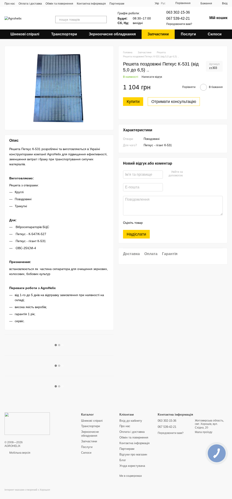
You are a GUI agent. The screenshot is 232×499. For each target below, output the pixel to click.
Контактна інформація (91, 3)
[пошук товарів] (103, 19)
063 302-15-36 (178, 12)
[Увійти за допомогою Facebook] (188, 174)
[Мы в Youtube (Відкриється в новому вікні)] (142, 3)
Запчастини (158, 34)
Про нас (10, 3)
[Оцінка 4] (172, 222)
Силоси (215, 34)
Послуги (188, 34)
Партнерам (116, 3)
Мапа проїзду (203, 432)
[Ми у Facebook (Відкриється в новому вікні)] (136, 3)
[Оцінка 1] (150, 222)
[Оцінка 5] (179, 222)
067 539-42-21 (178, 18)
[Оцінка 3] (164, 222)
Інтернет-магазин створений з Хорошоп (27, 489)
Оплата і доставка (30, 3)
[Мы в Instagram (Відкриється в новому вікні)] (147, 3)
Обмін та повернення (59, 3)
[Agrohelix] (27, 423)
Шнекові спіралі (24, 34)
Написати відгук (152, 76)
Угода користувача (132, 465)
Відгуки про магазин (133, 454)
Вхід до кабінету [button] (130, 420)
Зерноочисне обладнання (112, 34)
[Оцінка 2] (157, 222)
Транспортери (64, 34)
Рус (163, 3)
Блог (122, 460)
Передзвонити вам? (179, 24)
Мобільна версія (19, 452)
